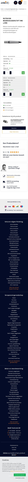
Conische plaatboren (14, 316)
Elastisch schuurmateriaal (14, 239)
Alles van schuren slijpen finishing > (14, 288)
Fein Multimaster (14, 394)
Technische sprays (14, 276)
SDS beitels (14, 388)
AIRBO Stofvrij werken (14, 409)
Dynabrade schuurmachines (14, 278)
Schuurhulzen (14, 232)
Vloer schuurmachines (14, 413)
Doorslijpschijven (14, 241)
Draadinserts (14, 329)
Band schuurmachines (14, 280)
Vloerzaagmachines (14, 417)
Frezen (14, 335)
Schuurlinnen (14, 226)
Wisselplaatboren (14, 304)
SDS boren (14, 386)
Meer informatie (14, 132)
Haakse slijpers (14, 272)
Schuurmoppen (14, 235)
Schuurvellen (14, 230)
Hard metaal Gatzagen (14, 308)
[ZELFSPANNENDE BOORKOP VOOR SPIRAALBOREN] (5, 121)
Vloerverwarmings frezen (14, 375)
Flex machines (14, 270)
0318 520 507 (10, 177)
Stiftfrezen (14, 312)
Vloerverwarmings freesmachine (14, 377)
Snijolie (14, 356)
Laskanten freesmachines (14, 348)
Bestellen (14, 128)
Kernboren (22, 9)
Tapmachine (14, 352)
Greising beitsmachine (14, 283)
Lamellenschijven (14, 245)
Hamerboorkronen (14, 400)
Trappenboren (14, 314)
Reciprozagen (14, 341)
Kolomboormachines (14, 358)
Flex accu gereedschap (14, 343)
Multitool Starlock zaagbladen (14, 396)
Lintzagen (14, 331)
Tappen (14, 321)
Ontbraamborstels (14, 249)
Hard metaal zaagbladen (14, 333)
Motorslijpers (14, 415)
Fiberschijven (14, 247)
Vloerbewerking (14, 379)
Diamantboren (14, 384)
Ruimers (14, 300)
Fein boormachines (14, 354)
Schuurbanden (14, 224)
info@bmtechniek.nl (14, 435)
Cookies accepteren (20, 475)
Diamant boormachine (14, 398)
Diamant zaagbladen (14, 371)
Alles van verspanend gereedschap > (14, 361)
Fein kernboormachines (14, 350)
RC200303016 (11, 78)
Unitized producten (14, 237)
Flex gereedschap (14, 392)
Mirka (14, 274)
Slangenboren (14, 337)
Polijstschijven (14, 266)
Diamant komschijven (14, 373)
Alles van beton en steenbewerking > (14, 422)
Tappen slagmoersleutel (14, 323)
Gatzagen (14, 310)
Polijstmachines (14, 264)
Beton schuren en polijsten (14, 402)
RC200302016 (11, 56)
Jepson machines (14, 346)
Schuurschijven (14, 228)
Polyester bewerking (14, 404)
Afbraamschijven (14, 243)
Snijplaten (14, 327)
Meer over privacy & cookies (17, 471)
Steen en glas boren (14, 406)
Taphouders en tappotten (14, 325)
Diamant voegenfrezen (14, 381)
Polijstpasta (14, 268)
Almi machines (14, 285)
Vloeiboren (14, 306)
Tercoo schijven (14, 262)
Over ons (14, 447)
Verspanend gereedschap (11, 9)
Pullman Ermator (14, 411)
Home (2, 9)
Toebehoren (14, 419)
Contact (14, 449)
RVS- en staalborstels (14, 260)
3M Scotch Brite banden (14, 253)
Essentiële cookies (20, 478)
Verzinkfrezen (14, 318)
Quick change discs (14, 257)
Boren (14, 298)
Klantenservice (14, 445)
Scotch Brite (14, 251)
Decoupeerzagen (14, 339)
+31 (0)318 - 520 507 (14, 430)
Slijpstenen (14, 255)
